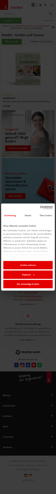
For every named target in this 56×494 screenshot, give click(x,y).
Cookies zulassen (28, 265)
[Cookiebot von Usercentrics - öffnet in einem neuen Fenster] (40, 207)
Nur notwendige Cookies (28, 284)
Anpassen (26, 274)
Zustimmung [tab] (10, 215)
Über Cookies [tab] (46, 215)
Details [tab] (28, 215)
